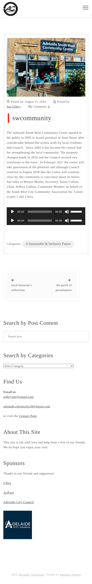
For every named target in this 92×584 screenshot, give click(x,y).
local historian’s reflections (21, 287)
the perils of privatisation (64, 287)
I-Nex (7, 483)
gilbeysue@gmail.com (18, 397)
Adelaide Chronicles (31, 574)
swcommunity (32, 118)
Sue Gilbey (14, 106)
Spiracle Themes (70, 574)
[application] (46, 211)
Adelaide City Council (18, 502)
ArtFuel (8, 492)
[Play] (12, 211)
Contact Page (28, 416)
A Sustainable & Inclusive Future (48, 244)
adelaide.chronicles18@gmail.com (26, 406)
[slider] (77, 211)
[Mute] (67, 211)
